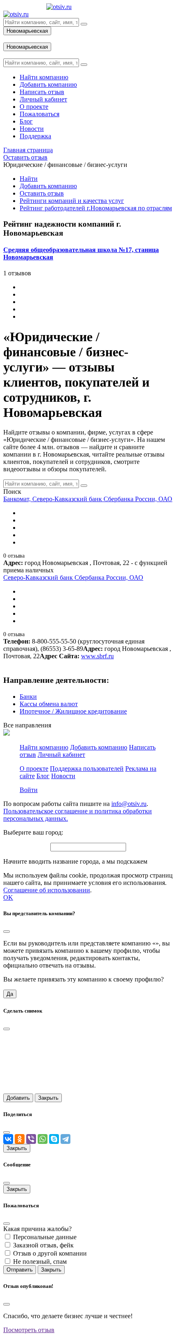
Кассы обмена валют (49, 703)
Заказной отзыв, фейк (43, 1245)
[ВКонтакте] (8, 1139)
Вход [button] (10, 38)
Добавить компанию (48, 185)
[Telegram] (65, 1139)
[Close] (6, 931)
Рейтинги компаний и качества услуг (72, 200)
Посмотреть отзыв (28, 1329)
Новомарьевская (27, 31)
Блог (43, 775)
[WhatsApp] (42, 1139)
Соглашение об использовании (46, 890)
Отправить (20, 1270)
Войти (29, 789)
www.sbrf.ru (97, 656)
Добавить (18, 1098)
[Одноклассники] (20, 1139)
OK (8, 897)
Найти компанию (44, 747)
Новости (63, 775)
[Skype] (54, 1139)
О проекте (34, 768)
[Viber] (31, 1139)
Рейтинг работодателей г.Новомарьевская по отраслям (96, 208)
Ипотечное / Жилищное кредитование (73, 711)
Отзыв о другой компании (50, 1253)
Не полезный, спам (40, 1261)
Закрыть (48, 1098)
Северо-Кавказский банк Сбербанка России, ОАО (73, 577)
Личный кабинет (61, 754)
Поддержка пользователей (87, 768)
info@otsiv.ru (129, 803)
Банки (28, 696)
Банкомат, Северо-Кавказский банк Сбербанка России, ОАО (87, 498)
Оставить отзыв (42, 193)
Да (10, 994)
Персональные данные (45, 1236)
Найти (29, 178)
